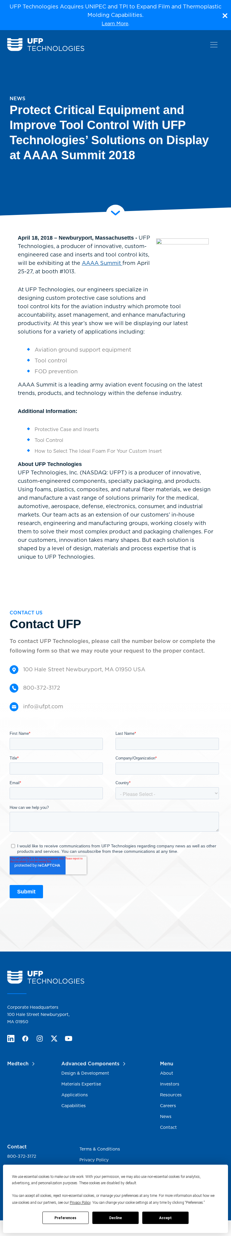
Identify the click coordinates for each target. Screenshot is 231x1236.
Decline (115, 1218)
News (165, 1116)
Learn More (115, 23)
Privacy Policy (80, 1202)
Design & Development (85, 1073)
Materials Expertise (81, 1084)
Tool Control (49, 440)
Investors (169, 1084)
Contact (168, 1127)
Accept (165, 1218)
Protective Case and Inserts (67, 429)
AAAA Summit (102, 263)
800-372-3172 (21, 1156)
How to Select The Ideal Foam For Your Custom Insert (98, 451)
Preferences (65, 1218)
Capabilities (73, 1105)
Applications (74, 1094)
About (166, 1073)
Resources (171, 1094)
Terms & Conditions (99, 1149)
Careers (168, 1105)
